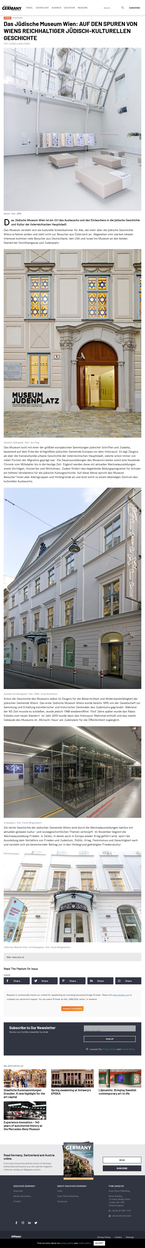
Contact (17, 1201)
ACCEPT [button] (99, 1243)
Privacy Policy (109, 1049)
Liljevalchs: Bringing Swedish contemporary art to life (117, 1091)
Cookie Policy (128, 1049)
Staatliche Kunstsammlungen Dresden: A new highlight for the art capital (24, 1093)
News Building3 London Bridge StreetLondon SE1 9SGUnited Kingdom (119, 1201)
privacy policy (67, 1243)
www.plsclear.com (121, 995)
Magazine (83, 7)
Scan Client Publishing (67, 1196)
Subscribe (134, 8)
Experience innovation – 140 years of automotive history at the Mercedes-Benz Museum (23, 1125)
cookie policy (84, 1243)
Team (59, 1191)
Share (17, 980)
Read (122, 1160)
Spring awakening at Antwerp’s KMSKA (71, 1091)
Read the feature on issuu (21, 968)
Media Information (22, 1196)
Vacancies (62, 1201)
